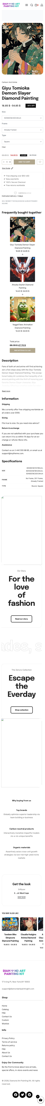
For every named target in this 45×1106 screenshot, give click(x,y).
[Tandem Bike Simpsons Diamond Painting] (10, 924)
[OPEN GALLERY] (22, 49)
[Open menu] (26, 5)
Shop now (22, 897)
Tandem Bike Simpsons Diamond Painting (10, 938)
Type (4, 135)
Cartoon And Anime (9, 82)
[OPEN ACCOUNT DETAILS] (41, 5)
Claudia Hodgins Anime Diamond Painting (28, 938)
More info (22, 440)
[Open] (16, 893)
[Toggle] (6, 391)
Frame (4, 123)
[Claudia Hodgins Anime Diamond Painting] (28, 924)
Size (4, 112)
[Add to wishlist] (40, 161)
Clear (4, 147)
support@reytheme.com (12, 453)
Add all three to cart (22, 350)
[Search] (31, 5)
